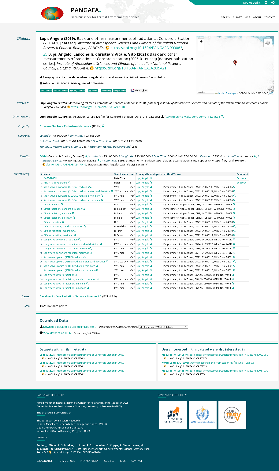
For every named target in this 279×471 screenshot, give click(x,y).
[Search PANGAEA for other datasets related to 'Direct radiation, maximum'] (74, 218)
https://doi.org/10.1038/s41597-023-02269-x (76, 452)
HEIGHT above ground (55, 182)
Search (225, 17)
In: (45, 54)
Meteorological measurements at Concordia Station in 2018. (82, 354)
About (257, 17)
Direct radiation (51, 204)
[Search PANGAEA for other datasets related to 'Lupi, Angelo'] (151, 178)
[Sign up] (265, 2)
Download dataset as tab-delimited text (69, 326)
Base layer (231, 93)
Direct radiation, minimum (57, 213)
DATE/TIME (49, 178)
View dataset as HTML (58, 333)
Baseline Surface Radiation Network (65, 126)
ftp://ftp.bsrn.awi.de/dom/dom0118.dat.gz (192, 116)
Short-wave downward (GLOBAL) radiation (66, 187)
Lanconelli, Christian (93, 54)
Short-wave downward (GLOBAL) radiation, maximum (72, 200)
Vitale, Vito (125, 54)
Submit (237, 17)
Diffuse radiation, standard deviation (63, 226)
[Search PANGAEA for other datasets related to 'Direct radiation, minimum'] (73, 213)
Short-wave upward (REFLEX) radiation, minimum (69, 266)
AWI (271, 93)
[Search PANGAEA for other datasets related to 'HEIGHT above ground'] (69, 182)
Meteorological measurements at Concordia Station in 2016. (82, 370)
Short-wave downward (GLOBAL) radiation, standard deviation (76, 191)
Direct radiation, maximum (57, 217)
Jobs (123, 460)
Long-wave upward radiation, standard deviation (69, 279)
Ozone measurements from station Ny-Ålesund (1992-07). (208, 362)
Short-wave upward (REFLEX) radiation (63, 257)
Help (247, 17)
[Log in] (272, 2)
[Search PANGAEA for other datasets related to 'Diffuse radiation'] (63, 222)
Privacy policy (89, 460)
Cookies (109, 460)
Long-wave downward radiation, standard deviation (71, 244)
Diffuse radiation (52, 222)
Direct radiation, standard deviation (62, 208)
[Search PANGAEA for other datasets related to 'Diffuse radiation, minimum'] (74, 231)
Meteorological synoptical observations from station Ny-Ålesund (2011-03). (215, 370)
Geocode (241, 178)
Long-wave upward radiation (58, 274)
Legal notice (45, 460)
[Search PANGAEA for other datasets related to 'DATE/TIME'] (56, 178)
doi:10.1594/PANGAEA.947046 (66, 164)
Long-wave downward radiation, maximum (66, 252)
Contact (269, 17)
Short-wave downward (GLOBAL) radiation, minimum (71, 195)
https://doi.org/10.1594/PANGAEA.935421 (130, 68)
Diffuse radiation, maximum (58, 235)
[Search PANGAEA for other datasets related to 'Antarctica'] (255, 156)
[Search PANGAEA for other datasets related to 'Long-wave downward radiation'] (79, 239)
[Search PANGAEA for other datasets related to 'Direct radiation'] (62, 204)
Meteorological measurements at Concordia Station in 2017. (82, 362)
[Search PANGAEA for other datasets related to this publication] (222, 116)
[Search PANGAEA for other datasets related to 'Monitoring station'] (99, 160)
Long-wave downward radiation (60, 239)
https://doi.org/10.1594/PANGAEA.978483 (99, 107)
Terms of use (66, 460)
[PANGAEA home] (52, 10)
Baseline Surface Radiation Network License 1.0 (71, 296)
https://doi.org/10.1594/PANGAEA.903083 (146, 47)
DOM (43, 156)
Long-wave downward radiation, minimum (66, 248)
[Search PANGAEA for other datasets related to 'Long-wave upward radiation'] (76, 275)
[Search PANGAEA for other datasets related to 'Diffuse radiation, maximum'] (75, 235)
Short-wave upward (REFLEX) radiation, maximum (69, 270)
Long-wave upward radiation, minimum (64, 283)
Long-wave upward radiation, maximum (64, 288)
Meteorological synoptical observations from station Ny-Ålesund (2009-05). (215, 354)
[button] (235, 63)
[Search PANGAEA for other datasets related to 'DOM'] (86, 156)
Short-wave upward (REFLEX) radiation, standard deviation (74, 261)
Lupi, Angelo (51, 38)
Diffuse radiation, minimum (58, 230)
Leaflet (221, 93)
